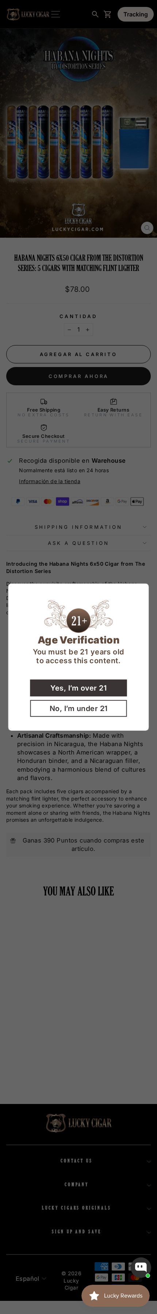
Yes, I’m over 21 (78, 687)
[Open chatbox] (141, 1267)
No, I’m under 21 (79, 708)
